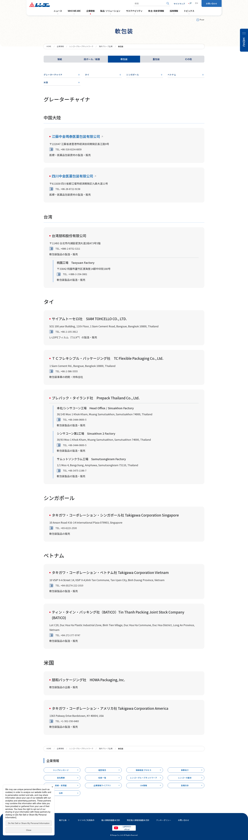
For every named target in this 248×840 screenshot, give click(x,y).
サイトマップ (179, 3)
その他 (188, 59)
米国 (46, 82)
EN (196, 3)
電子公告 (62, 820)
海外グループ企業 (106, 46)
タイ (87, 74)
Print (202, 20)
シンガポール (132, 74)
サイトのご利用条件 (86, 820)
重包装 (156, 59)
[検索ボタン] (167, 3)
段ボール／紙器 (92, 59)
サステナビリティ (134, 10)
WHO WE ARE (74, 10)
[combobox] (151, 3)
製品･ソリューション (110, 10)
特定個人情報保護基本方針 (138, 820)
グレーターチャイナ (53, 74)
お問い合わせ (211, 3)
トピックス (189, 10)
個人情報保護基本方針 (110, 820)
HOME (48, 46)
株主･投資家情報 (156, 10)
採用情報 (174, 10)
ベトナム (172, 74)
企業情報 (90, 10)
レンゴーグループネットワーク (81, 46)
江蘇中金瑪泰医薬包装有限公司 (76, 136)
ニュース (58, 10)
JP (190, 3)
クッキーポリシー (163, 820)
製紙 (59, 59)
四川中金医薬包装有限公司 (72, 175)
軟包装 (124, 59)
